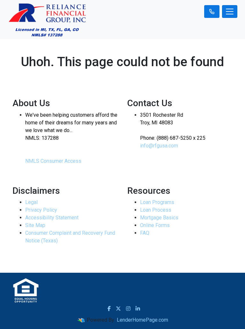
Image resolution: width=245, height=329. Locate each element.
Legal (31, 202)
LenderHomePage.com (142, 320)
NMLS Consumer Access (53, 161)
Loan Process (155, 210)
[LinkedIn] (138, 308)
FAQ (144, 233)
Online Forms (155, 225)
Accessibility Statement (51, 218)
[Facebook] (109, 308)
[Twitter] (118, 308)
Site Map (35, 225)
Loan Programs (157, 202)
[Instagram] (128, 308)
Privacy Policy (41, 210)
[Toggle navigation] (229, 11)
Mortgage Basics (159, 218)
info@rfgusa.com (159, 146)
